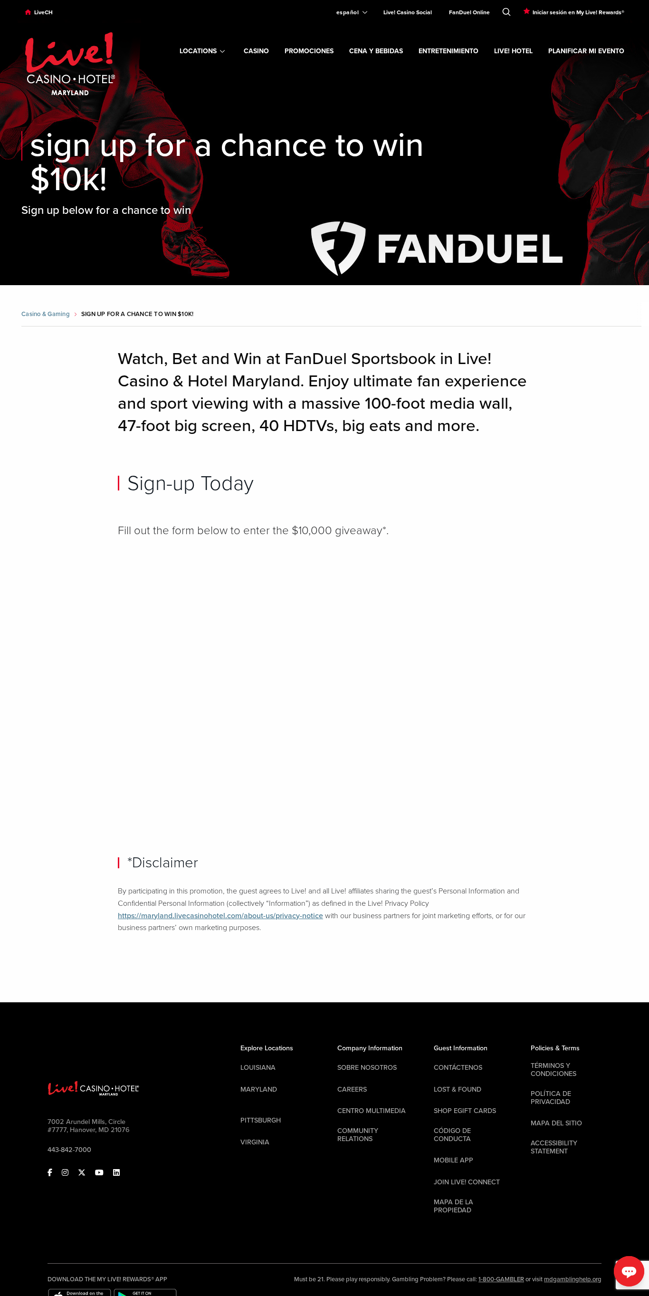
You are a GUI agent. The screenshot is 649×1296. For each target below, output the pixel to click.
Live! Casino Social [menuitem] (407, 12)
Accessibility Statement (554, 1147)
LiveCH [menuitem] (43, 12)
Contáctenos (458, 1068)
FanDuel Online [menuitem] (469, 12)
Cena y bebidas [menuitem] (376, 51)
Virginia (254, 1142)
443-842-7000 (69, 1150)
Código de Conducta (452, 1135)
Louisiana (258, 1068)
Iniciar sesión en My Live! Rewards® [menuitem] (578, 12)
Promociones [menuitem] (309, 51)
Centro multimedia (371, 1111)
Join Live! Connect (467, 1182)
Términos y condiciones (553, 1070)
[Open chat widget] (629, 1271)
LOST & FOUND (457, 1089)
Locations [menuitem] (198, 51)
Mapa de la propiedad (453, 1206)
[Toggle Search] (506, 10)
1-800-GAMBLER (501, 1279)
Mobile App (453, 1160)
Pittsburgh (260, 1120)
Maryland (258, 1089)
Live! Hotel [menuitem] (513, 51)
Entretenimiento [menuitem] (448, 51)
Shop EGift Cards (465, 1111)
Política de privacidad (551, 1098)
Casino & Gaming (45, 314)
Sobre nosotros (367, 1068)
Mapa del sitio (556, 1123)
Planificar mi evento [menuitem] (586, 51)
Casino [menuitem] (256, 51)
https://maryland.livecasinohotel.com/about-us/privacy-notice (220, 916)
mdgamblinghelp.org (572, 1279)
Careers (352, 1089)
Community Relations (357, 1135)
